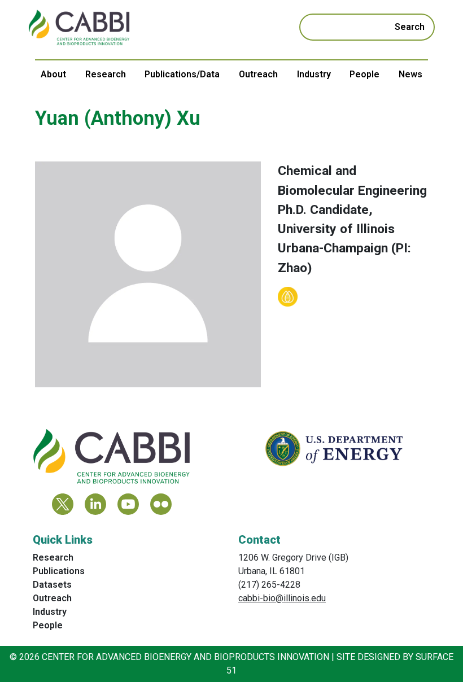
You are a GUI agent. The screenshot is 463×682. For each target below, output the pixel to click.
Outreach (258, 74)
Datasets (52, 584)
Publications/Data (182, 74)
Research (105, 74)
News (410, 74)
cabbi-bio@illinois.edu (282, 598)
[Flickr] (161, 504)
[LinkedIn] (95, 504)
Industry (314, 74)
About (53, 74)
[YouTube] (128, 504)
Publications (59, 571)
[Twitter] (62, 504)
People (364, 74)
